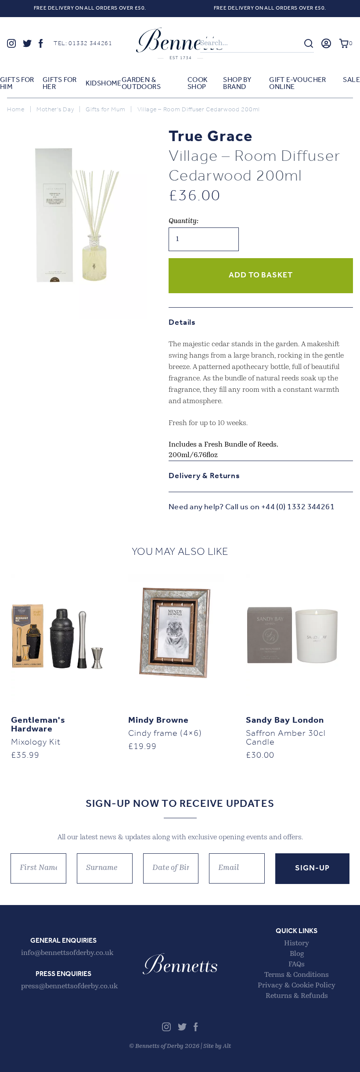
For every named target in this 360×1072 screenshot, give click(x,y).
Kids (93, 83)
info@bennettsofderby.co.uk (67, 953)
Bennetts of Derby (180, 43)
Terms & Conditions (296, 975)
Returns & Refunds (297, 996)
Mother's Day (55, 109)
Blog (297, 954)
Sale (351, 80)
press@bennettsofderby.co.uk (69, 986)
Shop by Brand (237, 84)
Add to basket (261, 276)
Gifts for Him (17, 84)
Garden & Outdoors (141, 84)
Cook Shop (197, 84)
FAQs (296, 964)
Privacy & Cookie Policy (296, 985)
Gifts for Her (60, 84)
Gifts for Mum (105, 109)
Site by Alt (217, 1046)
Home (111, 83)
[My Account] (326, 43)
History (296, 943)
